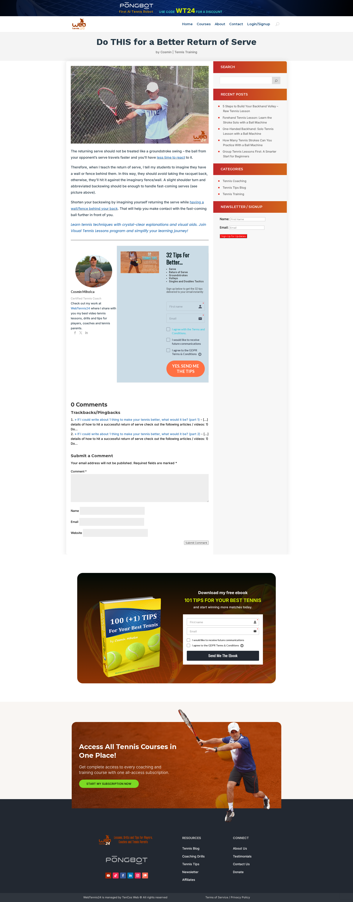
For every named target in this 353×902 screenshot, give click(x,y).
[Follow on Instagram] (138, 875)
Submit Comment (196, 542)
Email (74, 522)
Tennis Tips (190, 864)
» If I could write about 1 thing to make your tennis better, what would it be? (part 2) (137, 434)
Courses (204, 24)
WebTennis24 (80, 308)
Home (187, 24)
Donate (238, 872)
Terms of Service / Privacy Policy (227, 897)
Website (76, 533)
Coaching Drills (193, 856)
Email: (224, 227)
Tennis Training (185, 52)
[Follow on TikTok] (116, 875)
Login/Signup (258, 24)
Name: (225, 219)
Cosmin (166, 52)
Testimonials (242, 856)
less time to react (171, 157)
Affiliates (188, 880)
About (220, 24)
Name (75, 511)
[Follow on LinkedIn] (130, 875)
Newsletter (190, 872)
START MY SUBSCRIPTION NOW (108, 784)
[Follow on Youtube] (108, 875)
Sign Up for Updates (233, 236)
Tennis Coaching (234, 181)
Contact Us (241, 864)
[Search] (276, 80)
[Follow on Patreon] (145, 875)
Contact (236, 24)
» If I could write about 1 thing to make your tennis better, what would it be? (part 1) (137, 419)
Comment (79, 471)
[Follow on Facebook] (123, 875)
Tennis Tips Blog (234, 187)
